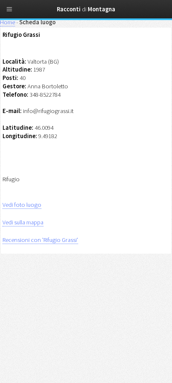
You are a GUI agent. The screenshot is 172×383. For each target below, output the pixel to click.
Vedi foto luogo (22, 204)
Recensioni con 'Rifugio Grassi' (40, 240)
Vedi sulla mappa (23, 222)
